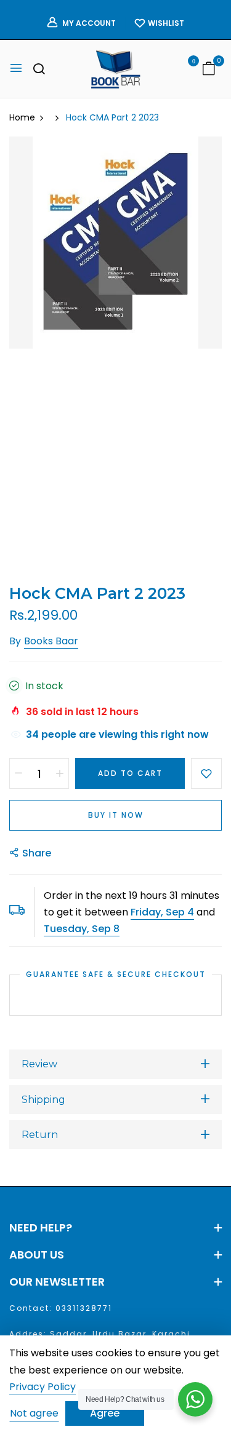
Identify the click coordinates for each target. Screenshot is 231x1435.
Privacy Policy (42, 1387)
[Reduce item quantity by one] (18, 773)
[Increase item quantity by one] (59, 773)
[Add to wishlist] (206, 773)
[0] (209, 69)
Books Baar (51, 641)
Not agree (34, 1413)
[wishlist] (185, 69)
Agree (105, 1413)
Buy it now (116, 815)
